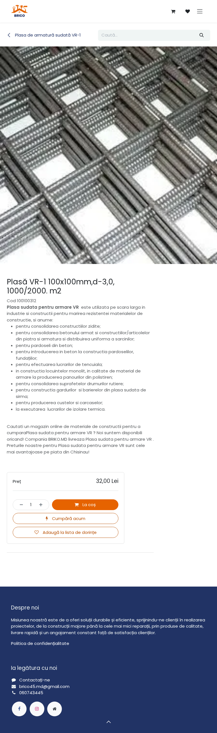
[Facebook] (19, 709)
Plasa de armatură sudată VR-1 (47, 35)
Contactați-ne (34, 680)
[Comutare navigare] (200, 11)
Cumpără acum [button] (68, 518)
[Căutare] (201, 35)
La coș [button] (88, 505)
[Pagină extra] (54, 709)
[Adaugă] (42, 505)
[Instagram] (37, 709)
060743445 (31, 693)
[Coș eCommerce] (173, 11)
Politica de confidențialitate (40, 643)
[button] (108, 721)
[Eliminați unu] (19, 505)
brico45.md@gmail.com (45, 686)
